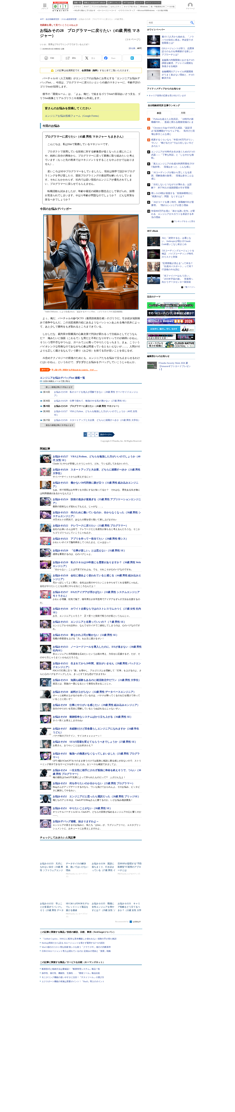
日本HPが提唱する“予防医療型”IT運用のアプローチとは (130, 866)
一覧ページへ (189, 287)
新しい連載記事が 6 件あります (59, 387)
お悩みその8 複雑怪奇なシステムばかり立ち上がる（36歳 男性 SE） (93, 716)
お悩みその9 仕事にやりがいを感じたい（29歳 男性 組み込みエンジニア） (96, 705)
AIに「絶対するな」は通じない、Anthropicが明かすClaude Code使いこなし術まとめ (176, 241)
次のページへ (106, 434)
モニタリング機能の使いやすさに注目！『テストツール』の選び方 (73, 977)
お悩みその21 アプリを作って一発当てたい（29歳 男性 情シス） (90, 538)
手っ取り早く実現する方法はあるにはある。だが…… (74, 370)
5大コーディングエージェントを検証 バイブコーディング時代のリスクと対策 (178, 253)
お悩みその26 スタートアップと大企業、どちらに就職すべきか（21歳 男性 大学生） (97, 420)
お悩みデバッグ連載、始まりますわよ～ (76, 821)
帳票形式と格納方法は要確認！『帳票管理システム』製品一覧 (71, 969)
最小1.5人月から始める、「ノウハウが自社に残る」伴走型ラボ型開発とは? (178, 39)
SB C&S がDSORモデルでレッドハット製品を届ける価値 (77, 906)
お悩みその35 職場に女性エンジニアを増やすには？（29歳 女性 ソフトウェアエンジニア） (103, 910)
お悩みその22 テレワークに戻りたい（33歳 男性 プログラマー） (90, 525)
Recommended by (122, 922)
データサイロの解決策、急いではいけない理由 (77, 866)
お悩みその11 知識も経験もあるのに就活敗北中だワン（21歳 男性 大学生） (97, 680)
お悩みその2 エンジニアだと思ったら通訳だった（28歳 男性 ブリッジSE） (96, 796)
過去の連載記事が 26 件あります (60, 425)
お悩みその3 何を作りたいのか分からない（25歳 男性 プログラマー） (94, 783)
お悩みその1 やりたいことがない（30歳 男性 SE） (82, 808)
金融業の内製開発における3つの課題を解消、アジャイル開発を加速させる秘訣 (178, 63)
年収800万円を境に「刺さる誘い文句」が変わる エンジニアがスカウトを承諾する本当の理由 (173, 214)
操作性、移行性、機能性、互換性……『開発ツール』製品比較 (71, 973)
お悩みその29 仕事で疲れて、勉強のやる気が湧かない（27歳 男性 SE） (90, 401)
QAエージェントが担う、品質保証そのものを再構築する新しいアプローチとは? (178, 51)
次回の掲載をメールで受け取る (56, 381)
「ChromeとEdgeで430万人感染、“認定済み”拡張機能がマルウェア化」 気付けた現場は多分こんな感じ (173, 131)
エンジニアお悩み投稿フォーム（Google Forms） (72, 115)
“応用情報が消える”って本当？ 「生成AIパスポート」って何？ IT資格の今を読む (179, 266)
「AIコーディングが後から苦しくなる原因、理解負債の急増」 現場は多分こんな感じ (172, 175)
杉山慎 (132, 48)
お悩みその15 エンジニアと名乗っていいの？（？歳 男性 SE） (89, 621)
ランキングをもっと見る (184, 221)
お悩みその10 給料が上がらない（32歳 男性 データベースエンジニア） (94, 691)
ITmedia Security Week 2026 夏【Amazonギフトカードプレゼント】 (175, 366)
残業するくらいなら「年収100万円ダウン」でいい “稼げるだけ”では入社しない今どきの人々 (173, 142)
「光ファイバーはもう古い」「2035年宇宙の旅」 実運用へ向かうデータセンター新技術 (177, 279)
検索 (192, 22)
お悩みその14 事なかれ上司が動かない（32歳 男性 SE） (86, 635)
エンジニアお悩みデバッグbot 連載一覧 (62, 377)
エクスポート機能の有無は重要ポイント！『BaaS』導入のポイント (73, 981)
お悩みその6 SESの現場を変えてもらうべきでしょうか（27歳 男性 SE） (95, 741)
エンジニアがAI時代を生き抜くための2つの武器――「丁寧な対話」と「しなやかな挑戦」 (173, 154)
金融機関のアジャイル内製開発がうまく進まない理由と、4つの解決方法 (178, 74)
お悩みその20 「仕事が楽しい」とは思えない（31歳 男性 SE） (89, 550)
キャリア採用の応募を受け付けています (167, 95)
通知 (74, 58)
